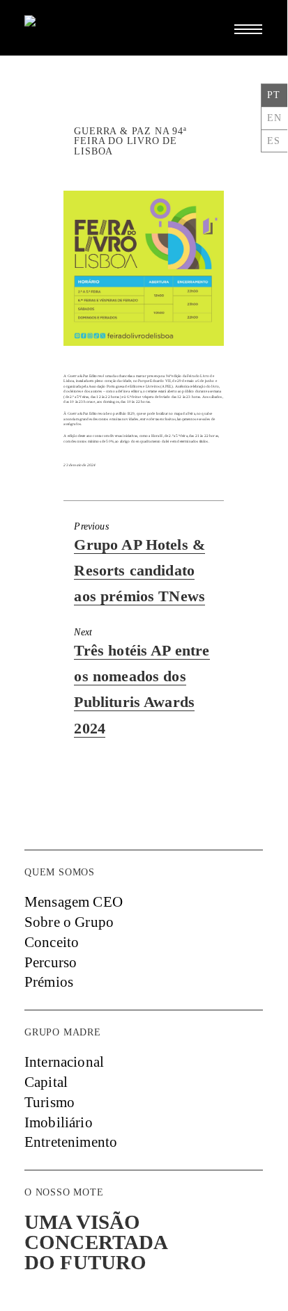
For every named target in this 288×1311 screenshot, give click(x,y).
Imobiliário (58, 1122)
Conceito (51, 942)
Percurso (50, 962)
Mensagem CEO (73, 901)
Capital (46, 1082)
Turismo (49, 1102)
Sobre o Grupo (69, 922)
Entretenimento (70, 1142)
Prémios (48, 982)
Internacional (64, 1062)
